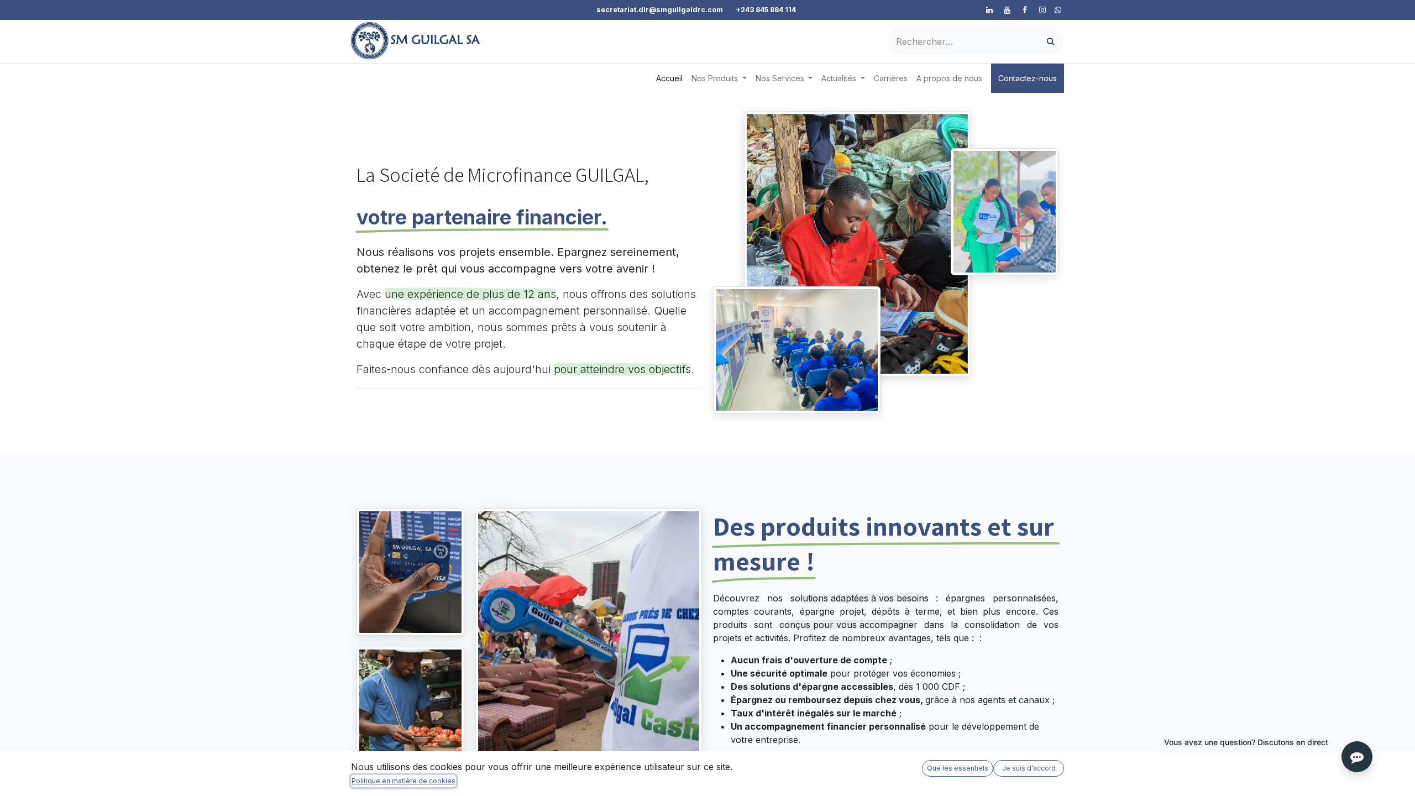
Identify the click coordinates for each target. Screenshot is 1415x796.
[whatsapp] (1057, 10)
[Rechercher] (1050, 41)
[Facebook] (1025, 10)
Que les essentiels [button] (957, 768)
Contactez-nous (1027, 78)
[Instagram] (1042, 10)
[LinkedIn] (989, 10)
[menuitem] (669, 78)
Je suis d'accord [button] (1029, 768)
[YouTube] (1007, 10)
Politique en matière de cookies (403, 781)
